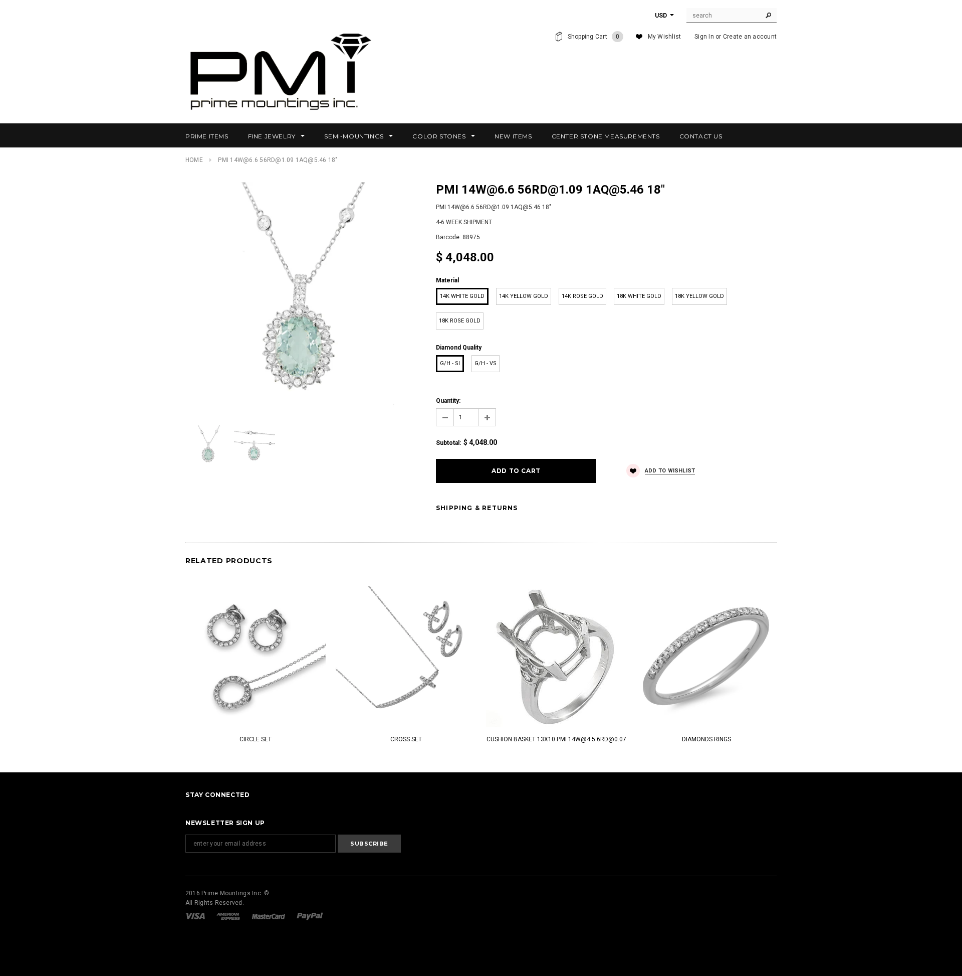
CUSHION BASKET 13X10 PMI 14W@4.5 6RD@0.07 (556, 739)
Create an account (750, 36)
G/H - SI (450, 363)
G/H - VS (485, 363)
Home (194, 160)
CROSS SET (406, 739)
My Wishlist (664, 36)
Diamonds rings (706, 739)
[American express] (229, 915)
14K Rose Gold (582, 296)
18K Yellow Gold (699, 296)
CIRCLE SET (255, 739)
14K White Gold (462, 296)
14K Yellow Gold (523, 296)
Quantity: (448, 400)
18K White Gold (639, 296)
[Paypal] (310, 915)
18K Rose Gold (459, 320)
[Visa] (195, 915)
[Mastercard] (269, 915)
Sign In (704, 36)
